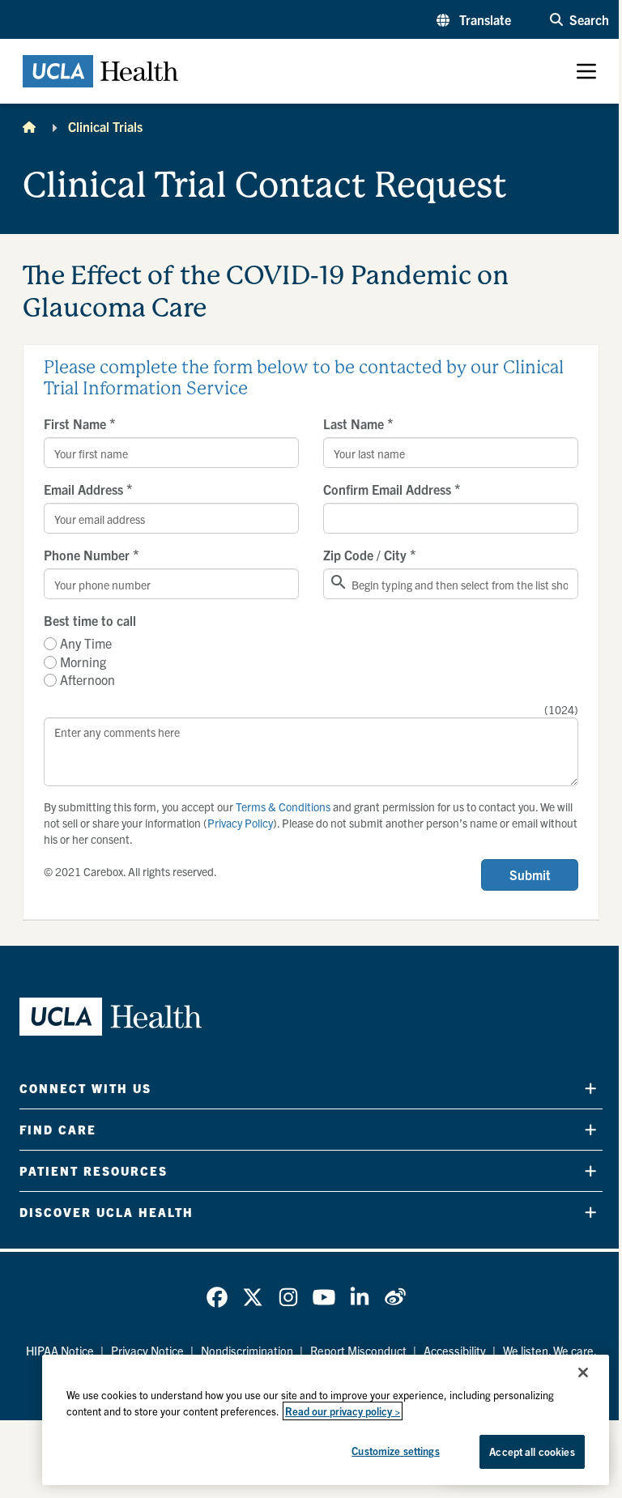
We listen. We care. (550, 1350)
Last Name (358, 423)
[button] (474, 19)
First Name (80, 423)
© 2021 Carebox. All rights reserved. (130, 871)
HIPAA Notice (60, 1350)
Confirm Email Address (392, 489)
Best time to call (90, 620)
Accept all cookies (531, 1451)
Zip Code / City (369, 555)
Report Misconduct (358, 1350)
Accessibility (455, 1350)
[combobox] (450, 583)
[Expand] (590, 1088)
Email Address (88, 489)
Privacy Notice (147, 1350)
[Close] (583, 1372)
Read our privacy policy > (342, 1411)
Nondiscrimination (247, 1350)
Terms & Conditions (283, 806)
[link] (217, 1297)
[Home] (29, 126)
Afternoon (87, 679)
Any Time (86, 643)
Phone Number (91, 555)
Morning (83, 661)
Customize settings (395, 1451)
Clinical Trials (105, 126)
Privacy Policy (240, 822)
